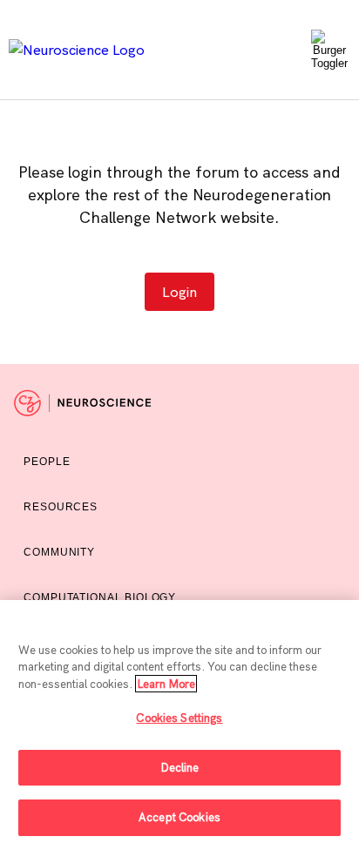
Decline (180, 767)
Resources (61, 507)
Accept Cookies (179, 817)
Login (179, 291)
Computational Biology (100, 597)
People (47, 461)
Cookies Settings (179, 718)
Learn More (166, 684)
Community (59, 552)
